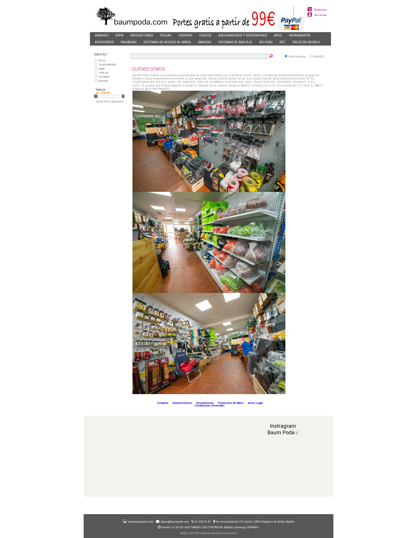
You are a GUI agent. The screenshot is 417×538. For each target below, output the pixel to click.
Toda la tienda (297, 56)
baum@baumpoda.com (175, 521)
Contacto (162, 403)
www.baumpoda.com (141, 521)
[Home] (129, 31)
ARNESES (319, 56)
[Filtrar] (123, 99)
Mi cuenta (320, 15)
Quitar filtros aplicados (109, 101)
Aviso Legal (255, 403)
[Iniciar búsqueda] (271, 56)
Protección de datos (231, 403)
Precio (101, 89)
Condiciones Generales (210, 405)
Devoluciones (205, 403)
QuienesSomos (182, 403)
